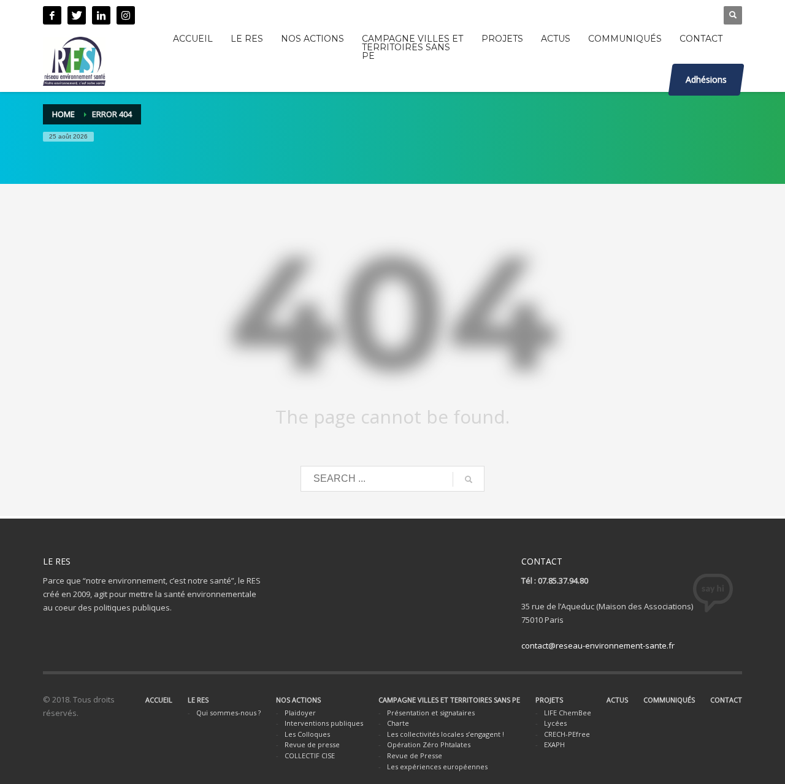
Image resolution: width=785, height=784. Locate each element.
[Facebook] (52, 15)
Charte (398, 723)
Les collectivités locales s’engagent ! (445, 734)
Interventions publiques (324, 723)
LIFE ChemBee (567, 712)
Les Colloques (307, 734)
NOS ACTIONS (298, 699)
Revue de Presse (414, 755)
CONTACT (726, 699)
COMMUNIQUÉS (669, 699)
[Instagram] (126, 15)
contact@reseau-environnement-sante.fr (598, 645)
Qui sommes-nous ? (228, 712)
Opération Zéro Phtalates (428, 744)
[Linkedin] (101, 15)
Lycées (555, 723)
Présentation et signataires (431, 712)
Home (63, 114)
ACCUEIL (158, 699)
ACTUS (617, 699)
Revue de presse (312, 744)
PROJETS (549, 699)
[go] (468, 479)
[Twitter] (76, 15)
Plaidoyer (300, 712)
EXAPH (554, 744)
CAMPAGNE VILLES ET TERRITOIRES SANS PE (449, 699)
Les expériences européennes (437, 766)
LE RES (198, 699)
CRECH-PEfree (567, 734)
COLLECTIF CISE (310, 755)
